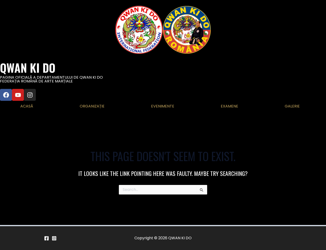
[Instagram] (54, 238)
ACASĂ (26, 106)
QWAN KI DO (27, 67)
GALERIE (292, 106)
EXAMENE (229, 106)
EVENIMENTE (162, 106)
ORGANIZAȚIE (92, 106)
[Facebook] (46, 238)
